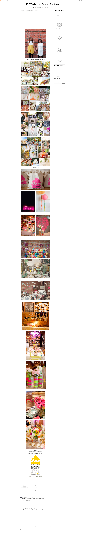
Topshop (59, 58)
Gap (59, 33)
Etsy (59, 30)
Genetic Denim (59, 34)
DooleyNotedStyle (27, 508)
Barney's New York (59, 22)
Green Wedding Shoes (35, 213)
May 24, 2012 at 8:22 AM (32, 497)
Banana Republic (59, 21)
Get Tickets (35, 482)
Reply (23, 511)
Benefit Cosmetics (59, 23)
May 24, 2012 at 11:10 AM (35, 508)
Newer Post (22, 526)
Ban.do (36, 238)
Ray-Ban (59, 50)
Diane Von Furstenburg (59, 28)
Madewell (59, 41)
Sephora (59, 54)
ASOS (59, 17)
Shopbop (59, 55)
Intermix (59, 35)
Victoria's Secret (59, 60)
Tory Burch (59, 59)
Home (36, 526)
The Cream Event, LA (36, 167)
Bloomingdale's (59, 25)
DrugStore (59, 29)
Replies (24, 506)
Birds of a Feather (39, 451)
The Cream (25, 22)
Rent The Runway (59, 51)
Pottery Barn (59, 49)
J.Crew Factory (59, 37)
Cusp (59, 27)
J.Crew (60, 36)
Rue (35, 279)
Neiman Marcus (59, 43)
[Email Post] (35, 490)
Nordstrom (59, 47)
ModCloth (59, 42)
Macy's (60, 40)
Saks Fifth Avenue (59, 53)
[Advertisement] (59, 89)
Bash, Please (23, 19)
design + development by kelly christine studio (42, 533)
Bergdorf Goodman (59, 24)
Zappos (59, 61)
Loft (59, 39)
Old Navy (59, 48)
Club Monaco (59, 26)
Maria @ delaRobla (25, 497)
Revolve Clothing (59, 52)
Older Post (49, 526)
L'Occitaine (59, 38)
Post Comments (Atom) (27, 528)
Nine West (59, 46)
